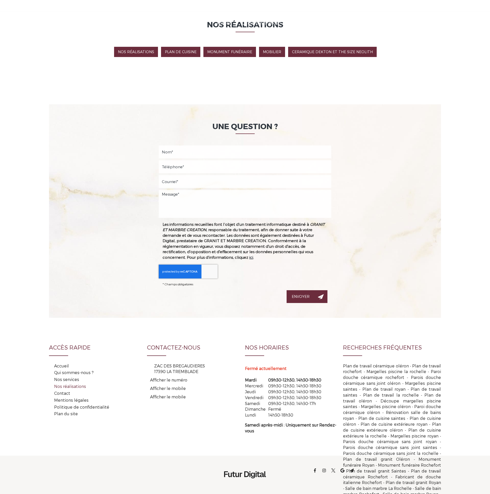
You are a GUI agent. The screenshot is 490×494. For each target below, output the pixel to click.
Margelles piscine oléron (385, 406)
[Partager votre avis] (402, 5)
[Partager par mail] (411, 5)
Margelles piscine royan (414, 435)
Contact (377, 22)
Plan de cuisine (181, 52)
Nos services (303, 22)
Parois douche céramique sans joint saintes (390, 447)
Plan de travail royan (384, 389)
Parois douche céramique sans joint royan (390, 441)
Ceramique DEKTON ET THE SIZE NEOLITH (332, 52)
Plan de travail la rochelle (391, 394)
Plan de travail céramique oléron (376, 365)
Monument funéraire (229, 52)
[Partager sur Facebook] (374, 5)
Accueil (224, 22)
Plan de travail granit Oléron (376, 459)
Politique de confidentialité (81, 407)
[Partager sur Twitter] (393, 5)
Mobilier (272, 52)
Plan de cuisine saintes (382, 418)
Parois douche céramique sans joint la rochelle (390, 453)
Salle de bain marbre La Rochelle (378, 488)
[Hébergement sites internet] (245, 483)
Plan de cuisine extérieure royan (394, 424)
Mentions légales (71, 400)
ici (251, 257)
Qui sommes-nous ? (261, 22)
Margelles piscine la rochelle (396, 371)
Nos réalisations (343, 22)
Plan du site (66, 413)
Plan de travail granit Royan (413, 482)
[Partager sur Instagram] (383, 5)
